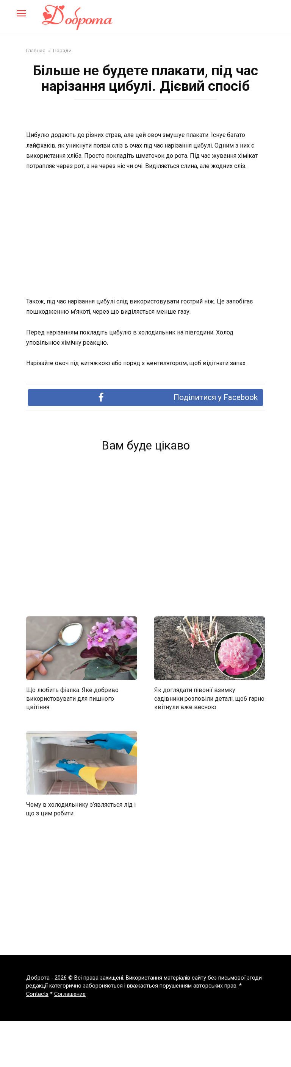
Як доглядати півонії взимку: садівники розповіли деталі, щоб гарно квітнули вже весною (209, 698)
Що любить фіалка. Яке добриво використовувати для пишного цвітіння (72, 698)
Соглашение (70, 994)
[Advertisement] (145, 234)
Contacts (37, 994)
